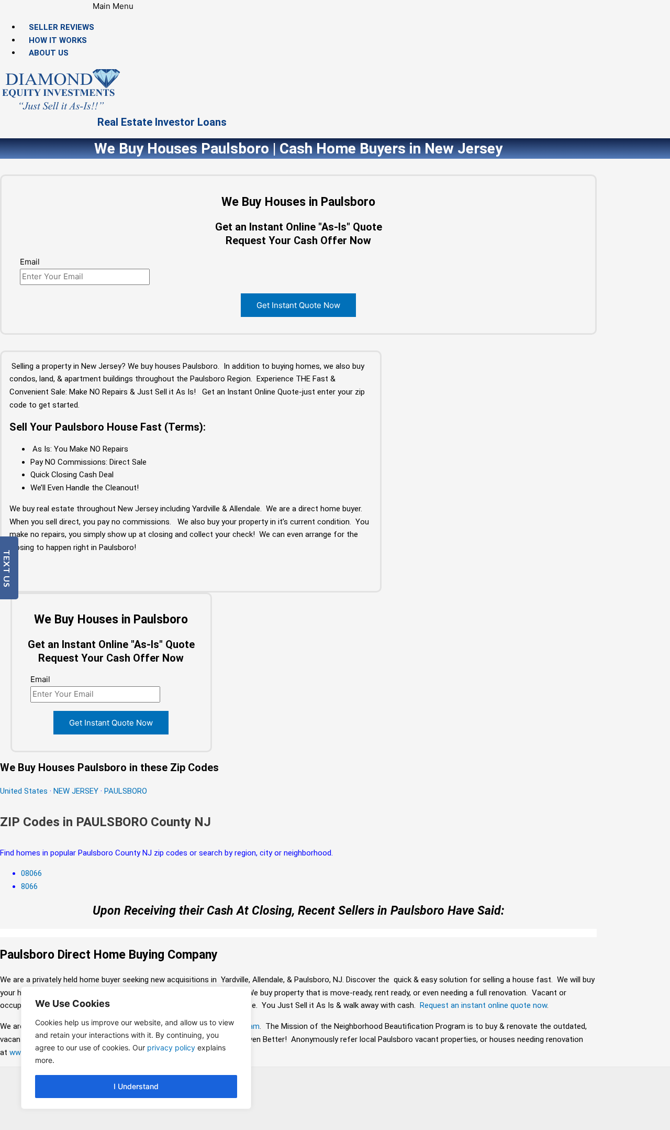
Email (30, 262)
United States (25, 791)
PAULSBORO (125, 791)
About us (49, 53)
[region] (136, 1047)
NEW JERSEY (75, 791)
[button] (113, 6)
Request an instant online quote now (483, 1005)
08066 (31, 873)
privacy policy (171, 1047)
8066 (29, 886)
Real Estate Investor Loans (162, 122)
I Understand (136, 1086)
